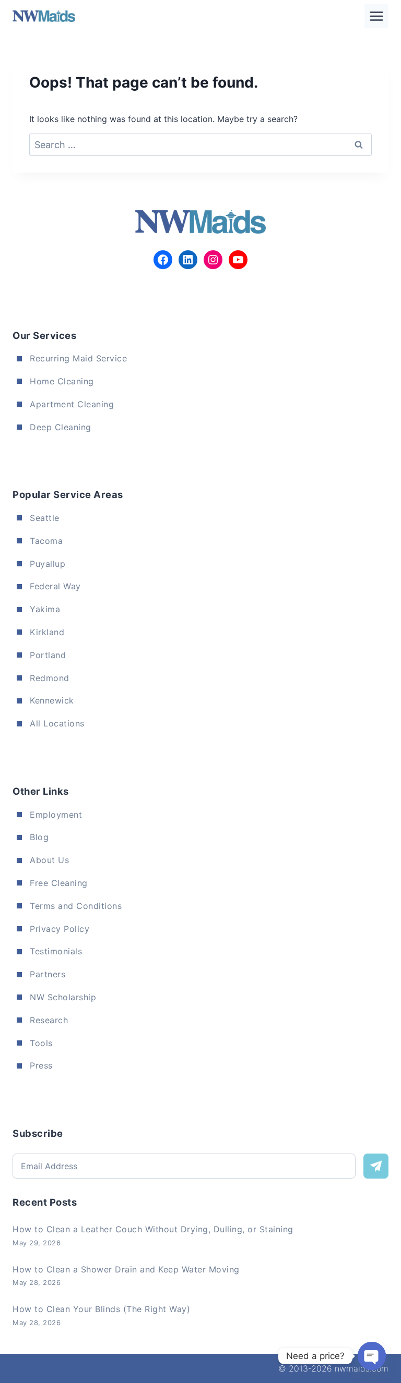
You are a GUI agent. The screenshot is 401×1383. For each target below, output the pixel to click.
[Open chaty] (372, 1356)
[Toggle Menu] (376, 16)
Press (41, 1065)
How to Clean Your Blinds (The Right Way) (101, 1309)
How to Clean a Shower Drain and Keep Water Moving (126, 1269)
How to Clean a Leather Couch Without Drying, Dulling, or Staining (153, 1229)
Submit (375, 1166)
